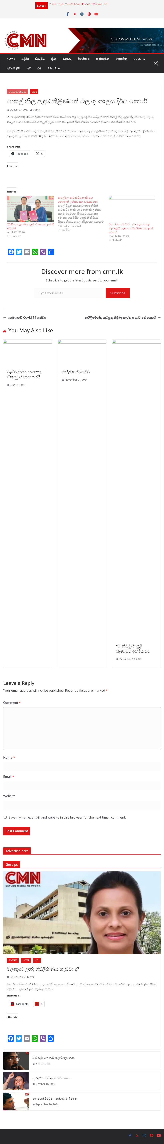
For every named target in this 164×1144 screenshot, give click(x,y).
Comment (12, 702)
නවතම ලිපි (13, 68)
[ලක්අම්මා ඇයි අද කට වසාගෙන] (16, 1081)
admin (36, 109)
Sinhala (54, 68)
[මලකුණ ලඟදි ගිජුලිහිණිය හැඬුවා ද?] (82, 912)
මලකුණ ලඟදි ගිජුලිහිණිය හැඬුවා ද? (43, 968)
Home (10, 59)
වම (39, 68)
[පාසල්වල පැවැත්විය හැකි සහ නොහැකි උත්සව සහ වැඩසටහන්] (83, 214)
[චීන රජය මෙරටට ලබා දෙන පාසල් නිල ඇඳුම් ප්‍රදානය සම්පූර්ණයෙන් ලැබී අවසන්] (132, 209)
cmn (32, 977)
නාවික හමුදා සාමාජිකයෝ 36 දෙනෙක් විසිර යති (78, 4)
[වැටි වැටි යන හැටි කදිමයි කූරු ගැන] (16, 1061)
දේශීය (25, 59)
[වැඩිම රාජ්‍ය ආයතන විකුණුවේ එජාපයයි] (27, 342)
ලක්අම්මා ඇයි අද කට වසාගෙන (51, 1078)
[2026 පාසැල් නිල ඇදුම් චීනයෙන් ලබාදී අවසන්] (30, 209)
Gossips (139, 59)
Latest (25, 960)
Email (8, 776)
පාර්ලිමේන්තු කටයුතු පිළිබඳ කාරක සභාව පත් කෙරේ (120, 317)
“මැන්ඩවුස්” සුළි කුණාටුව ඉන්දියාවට (133, 648)
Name (9, 757)
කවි (28, 68)
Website (9, 796)
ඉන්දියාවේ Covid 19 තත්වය (27, 317)
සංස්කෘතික (102, 59)
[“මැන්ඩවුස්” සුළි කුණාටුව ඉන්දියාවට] (136, 342)
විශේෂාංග (84, 59)
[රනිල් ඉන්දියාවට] (82, 342)
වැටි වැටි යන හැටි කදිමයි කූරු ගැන (53, 1058)
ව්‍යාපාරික (121, 59)
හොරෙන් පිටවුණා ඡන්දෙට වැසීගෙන (54, 1098)
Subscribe (117, 293)
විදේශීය (40, 59)
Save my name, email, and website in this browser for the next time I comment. (67, 817)
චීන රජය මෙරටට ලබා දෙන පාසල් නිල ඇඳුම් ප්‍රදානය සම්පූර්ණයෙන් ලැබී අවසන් (131, 228)
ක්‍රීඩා (54, 59)
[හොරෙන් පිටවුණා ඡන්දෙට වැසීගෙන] (16, 1101)
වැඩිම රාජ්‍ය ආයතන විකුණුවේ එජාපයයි (24, 374)
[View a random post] (156, 63)
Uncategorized (17, 91)
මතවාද (67, 59)
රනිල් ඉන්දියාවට (76, 371)
